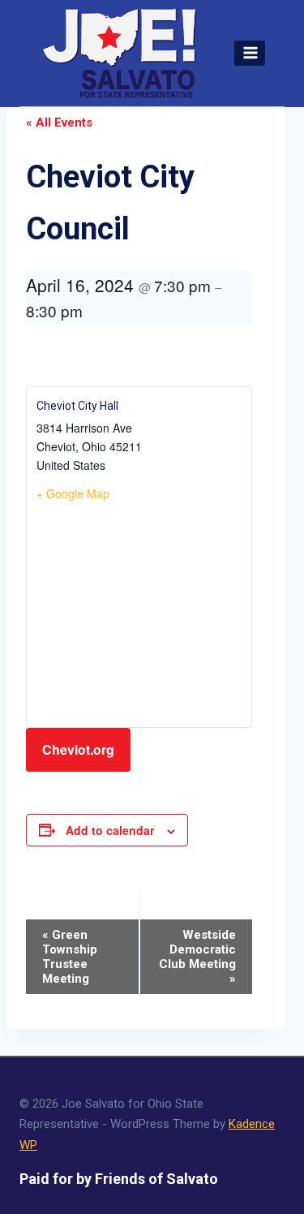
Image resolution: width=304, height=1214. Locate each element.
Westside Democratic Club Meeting (197, 957)
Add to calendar (110, 830)
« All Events (59, 122)
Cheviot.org (78, 749)
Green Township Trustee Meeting (69, 957)
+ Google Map (72, 493)
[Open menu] (249, 53)
